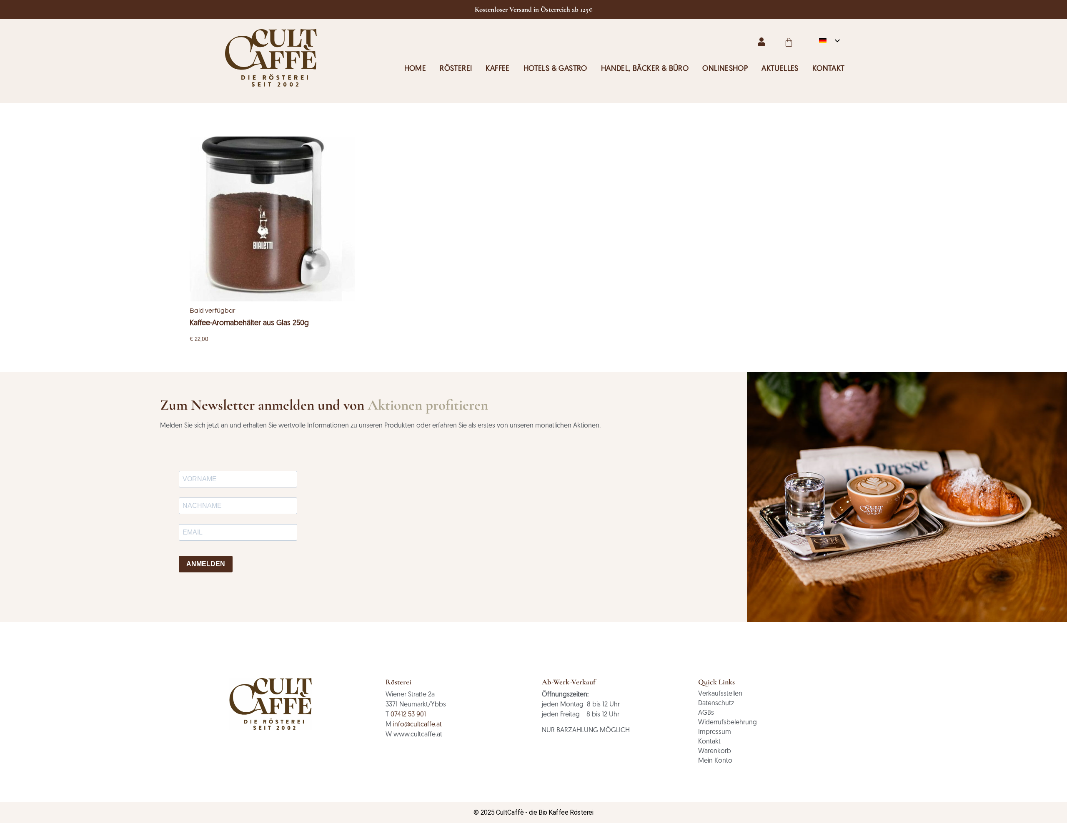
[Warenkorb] (789, 42)
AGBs (706, 713)
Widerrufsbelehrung (727, 722)
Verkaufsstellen (720, 694)
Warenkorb (714, 751)
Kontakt (828, 69)
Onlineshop (725, 69)
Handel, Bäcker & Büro (645, 69)
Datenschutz (716, 703)
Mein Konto (715, 761)
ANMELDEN (205, 563)
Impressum (714, 732)
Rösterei (456, 69)
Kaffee (497, 69)
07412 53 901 (408, 714)
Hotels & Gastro (555, 69)
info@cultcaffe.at (417, 724)
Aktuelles (780, 69)
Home (415, 69)
